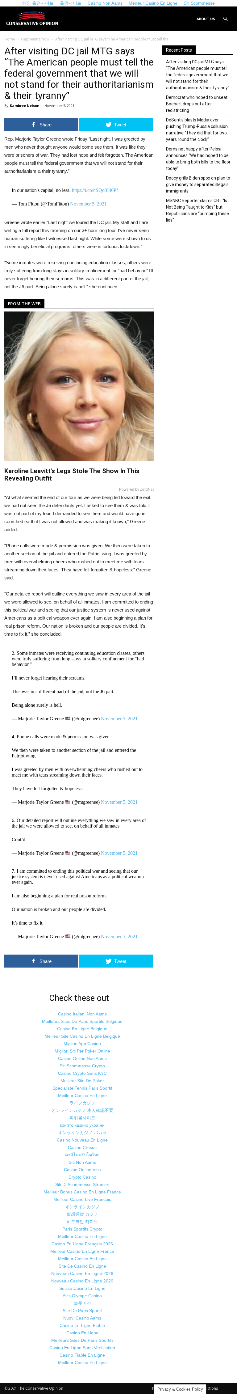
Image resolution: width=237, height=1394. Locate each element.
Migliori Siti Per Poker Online (82, 1051)
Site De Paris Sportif (82, 1310)
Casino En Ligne (82, 1332)
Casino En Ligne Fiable (82, 1325)
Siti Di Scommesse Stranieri (82, 1184)
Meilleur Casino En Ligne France (82, 1251)
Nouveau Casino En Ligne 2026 (82, 1273)
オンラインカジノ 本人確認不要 (82, 1110)
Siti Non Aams (82, 1162)
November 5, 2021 (88, 203)
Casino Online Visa (82, 1169)
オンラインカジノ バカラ (82, 1132)
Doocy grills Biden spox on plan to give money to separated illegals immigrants (198, 184)
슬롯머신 (82, 1303)
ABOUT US (206, 18)
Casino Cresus (82, 1147)
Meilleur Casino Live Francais (82, 1199)
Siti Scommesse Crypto (82, 1065)
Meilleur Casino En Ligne (82, 1095)
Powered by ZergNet (136, 489)
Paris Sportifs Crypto (82, 1229)
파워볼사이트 (82, 1117)
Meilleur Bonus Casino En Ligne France (82, 1191)
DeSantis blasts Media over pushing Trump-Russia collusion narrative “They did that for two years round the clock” (197, 129)
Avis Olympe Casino (82, 1295)
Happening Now (35, 39)
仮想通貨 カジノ (82, 1214)
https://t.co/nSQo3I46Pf (95, 190)
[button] (225, 19)
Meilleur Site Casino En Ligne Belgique (82, 1036)
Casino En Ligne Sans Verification (82, 1347)
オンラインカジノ (82, 1206)
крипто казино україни (82, 1125)
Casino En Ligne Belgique (82, 1028)
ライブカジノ (82, 1102)
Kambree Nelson (25, 105)
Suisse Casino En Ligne (82, 1288)
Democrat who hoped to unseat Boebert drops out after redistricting (196, 104)
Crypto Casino (82, 1177)
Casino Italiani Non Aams (82, 1013)
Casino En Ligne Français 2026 (82, 1243)
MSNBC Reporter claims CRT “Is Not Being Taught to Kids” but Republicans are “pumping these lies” (197, 210)
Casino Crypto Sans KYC (82, 1073)
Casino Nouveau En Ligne (82, 1140)
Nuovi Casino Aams (82, 1318)
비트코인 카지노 (82, 1221)
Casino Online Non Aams (82, 1058)
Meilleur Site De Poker (82, 1080)
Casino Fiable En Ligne (82, 1355)
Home (9, 39)
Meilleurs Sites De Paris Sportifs (82, 1340)
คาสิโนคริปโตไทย (82, 1154)
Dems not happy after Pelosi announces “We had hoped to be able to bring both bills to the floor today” (198, 158)
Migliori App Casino (82, 1043)
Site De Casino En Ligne (82, 1266)
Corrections (207, 1388)
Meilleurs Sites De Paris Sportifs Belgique (82, 1021)
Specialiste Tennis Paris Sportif (82, 1088)
